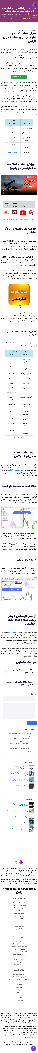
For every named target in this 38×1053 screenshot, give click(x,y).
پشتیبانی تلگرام (19, 1000)
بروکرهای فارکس (12, 632)
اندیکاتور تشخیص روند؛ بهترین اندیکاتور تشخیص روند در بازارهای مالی (18, 823)
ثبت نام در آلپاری (19, 918)
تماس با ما (19, 998)
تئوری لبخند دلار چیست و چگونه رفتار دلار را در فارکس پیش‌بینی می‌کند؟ (17, 817)
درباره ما (19, 992)
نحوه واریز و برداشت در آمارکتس (19, 949)
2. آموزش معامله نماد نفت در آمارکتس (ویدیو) (20, 738)
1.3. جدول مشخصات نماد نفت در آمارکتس (19, 743)
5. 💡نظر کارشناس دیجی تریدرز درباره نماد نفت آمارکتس (20, 750)
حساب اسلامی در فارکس (19, 905)
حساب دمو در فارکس (19, 974)
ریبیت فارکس (19, 987)
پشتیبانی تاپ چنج (19, 965)
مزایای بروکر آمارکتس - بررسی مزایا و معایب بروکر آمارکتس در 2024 (18, 786)
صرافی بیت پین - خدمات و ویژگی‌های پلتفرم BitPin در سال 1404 (18, 805)
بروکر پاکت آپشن (19, 929)
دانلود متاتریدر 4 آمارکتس (15, 470)
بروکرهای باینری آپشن (19, 916)
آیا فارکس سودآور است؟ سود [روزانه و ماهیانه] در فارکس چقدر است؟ (19, 829)
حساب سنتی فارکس (19, 913)
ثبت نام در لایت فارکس (19, 921)
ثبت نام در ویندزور (19, 926)
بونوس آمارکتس (19, 962)
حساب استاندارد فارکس (19, 908)
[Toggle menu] (33, 1048)
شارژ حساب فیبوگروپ (19, 957)
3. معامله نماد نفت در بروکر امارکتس (23, 741)
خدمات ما (19, 995)
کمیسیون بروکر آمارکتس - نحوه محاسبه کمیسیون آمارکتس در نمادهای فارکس (19, 780)
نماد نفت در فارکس (30, 63)
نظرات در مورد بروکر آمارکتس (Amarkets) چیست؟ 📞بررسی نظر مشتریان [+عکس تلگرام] (18, 773)
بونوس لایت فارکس (19, 959)
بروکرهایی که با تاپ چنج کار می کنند (19, 979)
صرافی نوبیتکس (19, 982)
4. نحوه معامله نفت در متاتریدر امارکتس (22, 746)
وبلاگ (19, 990)
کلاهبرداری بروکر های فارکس (19, 977)
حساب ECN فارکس (19, 910)
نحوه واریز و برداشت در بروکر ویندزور (19, 951)
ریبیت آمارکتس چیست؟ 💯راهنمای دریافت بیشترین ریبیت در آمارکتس (18, 768)
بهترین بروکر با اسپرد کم (19, 903)
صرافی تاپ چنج (19, 941)
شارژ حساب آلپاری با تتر (19, 944)
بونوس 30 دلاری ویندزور (19, 954)
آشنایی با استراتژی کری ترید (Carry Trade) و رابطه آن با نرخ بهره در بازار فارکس (17, 811)
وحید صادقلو (23, 30)
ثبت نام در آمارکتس (19, 924)
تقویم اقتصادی (19, 985)
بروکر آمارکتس (23, 49)
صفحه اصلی (35, 16)
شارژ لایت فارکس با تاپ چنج (19, 946)
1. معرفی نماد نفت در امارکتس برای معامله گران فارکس (20, 735)
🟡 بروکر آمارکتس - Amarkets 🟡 (27, 16)
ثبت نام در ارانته (19, 931)
